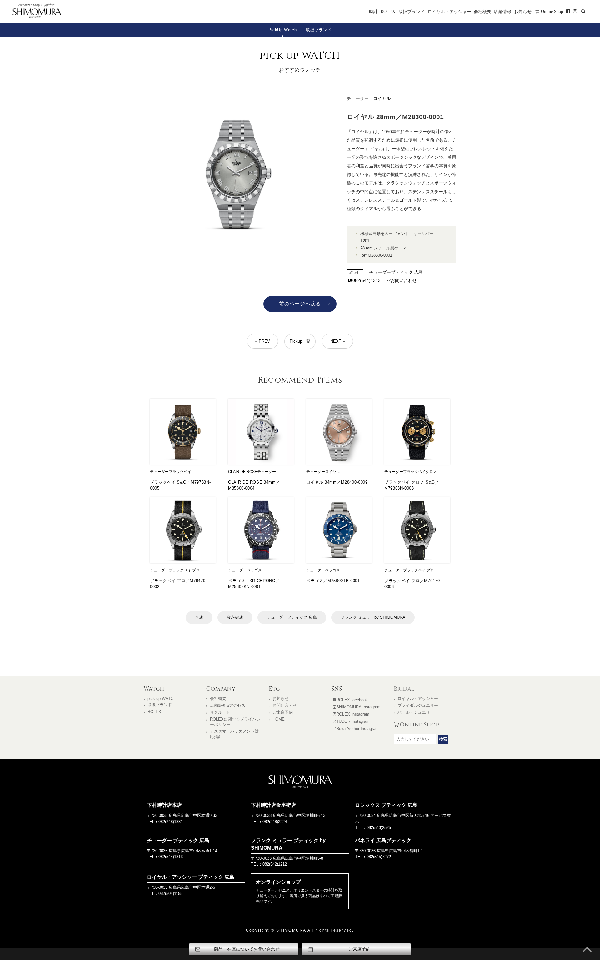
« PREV (262, 341)
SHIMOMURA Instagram (358, 707)
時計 (373, 11)
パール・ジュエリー (416, 712)
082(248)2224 (274, 821)
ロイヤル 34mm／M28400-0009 (337, 482)
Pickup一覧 (300, 341)
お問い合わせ (404, 280)
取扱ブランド (411, 11)
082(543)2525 (379, 827)
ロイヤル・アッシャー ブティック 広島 (190, 877)
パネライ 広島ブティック (383, 840)
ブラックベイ (180, 472)
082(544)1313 (366, 280)
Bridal (404, 689)
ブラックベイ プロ (184, 570)
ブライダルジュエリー (418, 705)
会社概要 (482, 11)
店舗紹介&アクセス (227, 705)
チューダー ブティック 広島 (178, 840)
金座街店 (235, 617)
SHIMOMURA (300, 781)
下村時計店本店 (164, 805)
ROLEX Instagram (352, 714)
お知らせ (523, 11)
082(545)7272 (379, 856)
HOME (278, 719)
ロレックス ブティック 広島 (386, 805)
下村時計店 (37, 14)
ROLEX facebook (352, 699)
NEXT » (337, 341)
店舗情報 (502, 11)
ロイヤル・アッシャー (449, 11)
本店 (199, 617)
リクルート (220, 712)
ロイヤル (382, 98)
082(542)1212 (274, 864)
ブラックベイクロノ (420, 472)
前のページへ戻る (300, 303)
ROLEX (388, 11)
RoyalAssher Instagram (357, 728)
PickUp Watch (282, 30)
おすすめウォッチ (300, 61)
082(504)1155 (170, 893)
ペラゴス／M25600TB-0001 (333, 580)
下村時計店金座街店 (273, 805)
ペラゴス (254, 570)
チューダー (358, 98)
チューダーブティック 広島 (396, 272)
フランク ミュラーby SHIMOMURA (373, 617)
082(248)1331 (170, 821)
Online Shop (552, 11)
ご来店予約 (282, 712)
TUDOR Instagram (353, 721)
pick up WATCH (162, 698)
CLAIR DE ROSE (242, 472)
